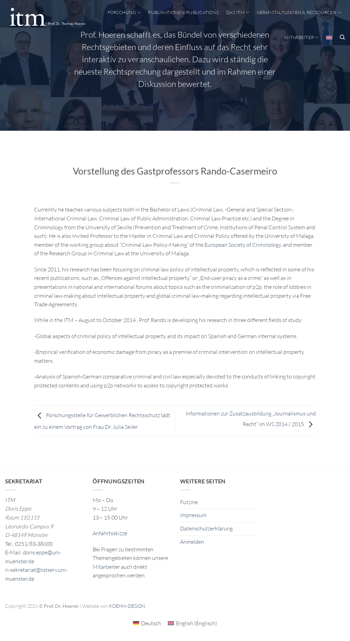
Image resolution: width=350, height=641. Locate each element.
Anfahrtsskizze (110, 533)
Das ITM (235, 12)
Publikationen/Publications (183, 12)
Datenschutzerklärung (206, 528)
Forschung (122, 12)
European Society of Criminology (242, 244)
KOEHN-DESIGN (127, 606)
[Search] (342, 37)
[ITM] (47, 17)
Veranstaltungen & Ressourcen (296, 12)
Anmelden (192, 541)
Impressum (193, 515)
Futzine (189, 502)
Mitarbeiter (299, 37)
